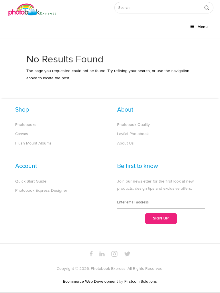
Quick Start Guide (30, 181)
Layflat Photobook (133, 134)
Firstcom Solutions (140, 282)
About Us (125, 143)
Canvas (21, 134)
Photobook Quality (133, 125)
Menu (202, 27)
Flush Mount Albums (33, 143)
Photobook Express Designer (41, 191)
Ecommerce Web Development (90, 282)
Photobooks (25, 125)
